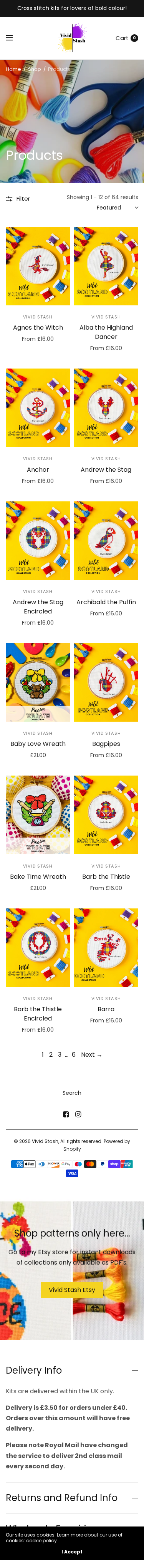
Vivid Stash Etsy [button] (72, 1289)
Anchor (38, 469)
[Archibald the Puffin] (106, 540)
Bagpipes (106, 743)
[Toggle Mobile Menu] (14, 38)
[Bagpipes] (106, 682)
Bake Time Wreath (38, 876)
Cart (122, 38)
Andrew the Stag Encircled (38, 607)
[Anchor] (38, 408)
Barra (106, 1009)
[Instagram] (78, 1114)
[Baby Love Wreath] (38, 682)
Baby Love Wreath (38, 743)
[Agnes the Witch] (38, 266)
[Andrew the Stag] (106, 408)
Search (72, 1093)
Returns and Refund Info (62, 1498)
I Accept (72, 1552)
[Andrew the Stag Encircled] (38, 540)
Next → (92, 1054)
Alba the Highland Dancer (106, 332)
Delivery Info (34, 1370)
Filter (23, 198)
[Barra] (106, 947)
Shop (34, 69)
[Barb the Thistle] (106, 815)
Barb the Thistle (106, 876)
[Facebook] (66, 1114)
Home (13, 69)
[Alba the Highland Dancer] (106, 266)
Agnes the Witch (38, 327)
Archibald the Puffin (106, 602)
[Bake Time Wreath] (38, 815)
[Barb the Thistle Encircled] (38, 947)
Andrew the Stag (106, 469)
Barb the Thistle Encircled (38, 1014)
